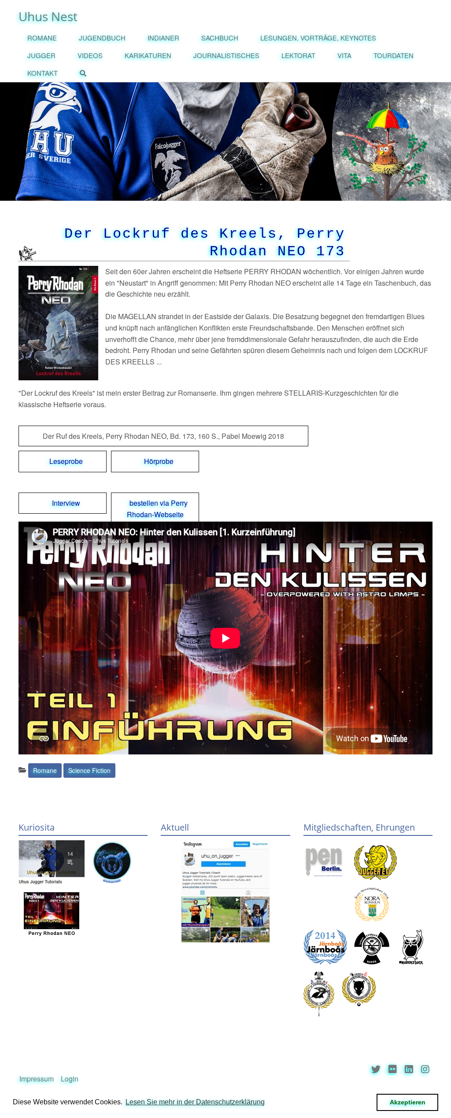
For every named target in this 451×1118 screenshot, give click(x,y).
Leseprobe (66, 461)
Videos (90, 55)
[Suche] (85, 73)
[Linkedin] (409, 1069)
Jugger (41, 55)
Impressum (36, 1079)
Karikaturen (148, 55)
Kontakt (42, 72)
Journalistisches (226, 55)
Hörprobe (159, 461)
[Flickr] (392, 1069)
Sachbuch (219, 37)
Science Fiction (89, 770)
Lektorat (298, 55)
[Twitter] (376, 1069)
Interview (66, 503)
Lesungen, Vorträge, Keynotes (318, 37)
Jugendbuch (102, 37)
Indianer (163, 37)
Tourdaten (393, 55)
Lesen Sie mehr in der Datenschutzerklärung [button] (195, 1102)
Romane (42, 37)
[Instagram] (425, 1069)
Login (69, 1079)
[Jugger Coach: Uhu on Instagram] (225, 891)
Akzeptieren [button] (407, 1102)
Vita (344, 55)
